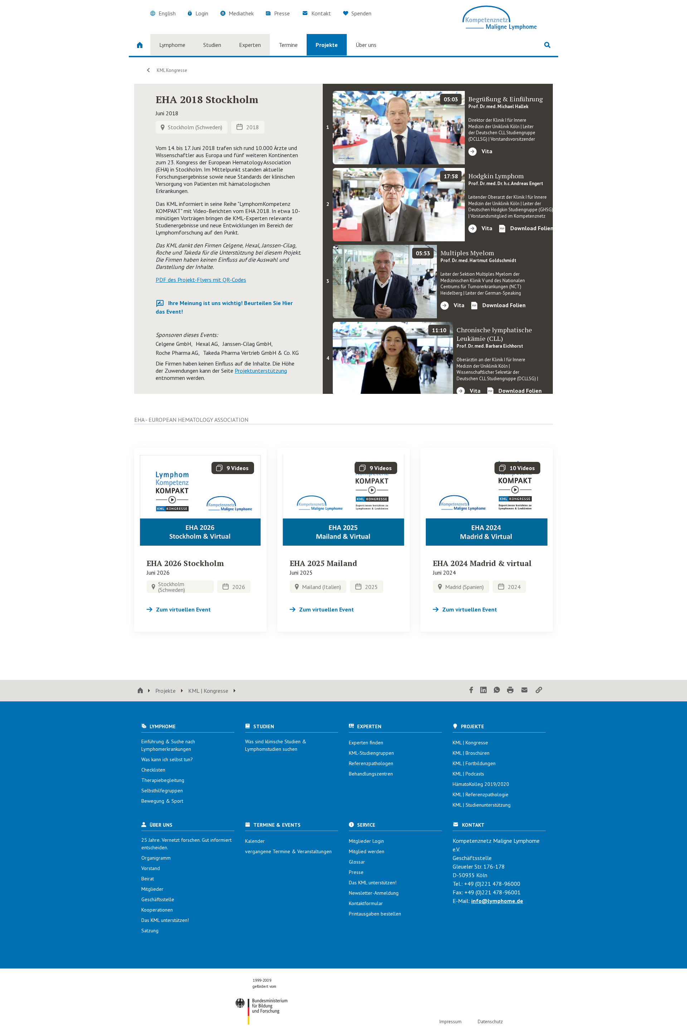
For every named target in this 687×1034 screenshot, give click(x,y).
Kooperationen (157, 910)
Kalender (255, 841)
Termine (288, 44)
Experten (250, 44)
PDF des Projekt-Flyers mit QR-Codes (201, 279)
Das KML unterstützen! (165, 920)
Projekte (327, 44)
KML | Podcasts (468, 773)
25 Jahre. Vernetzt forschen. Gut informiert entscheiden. (186, 844)
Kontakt (321, 13)
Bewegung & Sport (162, 801)
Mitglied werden (366, 851)
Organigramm (156, 858)
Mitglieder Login (366, 841)
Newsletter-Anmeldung (374, 893)
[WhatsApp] (497, 690)
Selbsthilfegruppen (162, 790)
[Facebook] (471, 690)
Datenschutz (490, 1022)
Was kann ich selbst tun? (167, 759)
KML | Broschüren (471, 753)
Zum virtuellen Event (183, 609)
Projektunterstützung (261, 370)
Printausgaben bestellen (375, 913)
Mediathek (241, 13)
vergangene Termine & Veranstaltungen (288, 851)
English (167, 13)
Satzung (150, 930)
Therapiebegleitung (162, 780)
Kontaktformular (366, 903)
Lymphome (172, 44)
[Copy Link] (539, 690)
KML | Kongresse (208, 690)
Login (202, 13)
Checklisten (153, 770)
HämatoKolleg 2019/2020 (481, 784)
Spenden (360, 13)
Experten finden (366, 742)
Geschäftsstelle (157, 899)
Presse (282, 13)
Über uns (366, 44)
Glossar (357, 862)
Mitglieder (152, 889)
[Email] (524, 690)
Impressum (450, 1022)
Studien (212, 44)
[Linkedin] (483, 690)
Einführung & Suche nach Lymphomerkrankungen (168, 745)
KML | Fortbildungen (474, 763)
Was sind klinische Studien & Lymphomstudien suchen (275, 745)
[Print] (510, 690)
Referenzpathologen (371, 763)
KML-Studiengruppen (371, 753)
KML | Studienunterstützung (482, 805)
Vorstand (150, 868)
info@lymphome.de (497, 900)
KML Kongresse (171, 70)
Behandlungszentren (371, 773)
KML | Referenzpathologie (480, 794)
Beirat (147, 878)
